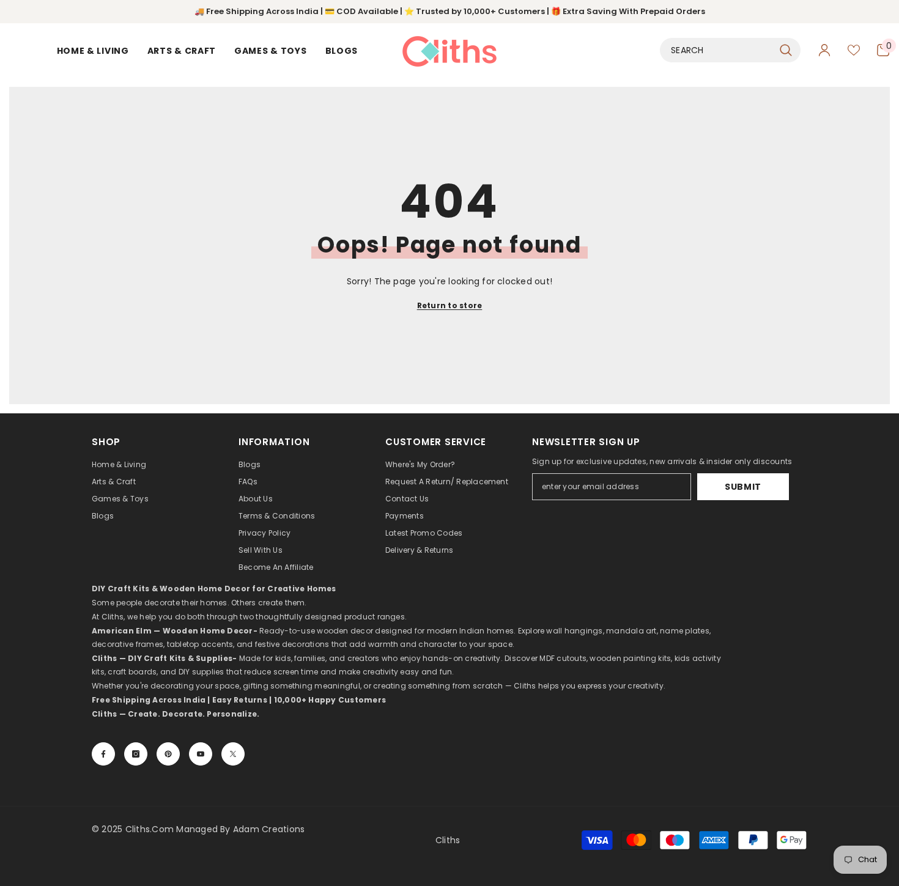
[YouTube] (200, 754)
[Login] (824, 50)
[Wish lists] (854, 50)
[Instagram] (135, 754)
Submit (743, 487)
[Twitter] (233, 754)
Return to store (450, 305)
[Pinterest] (168, 754)
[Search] (730, 50)
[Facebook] (103, 754)
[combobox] (717, 50)
